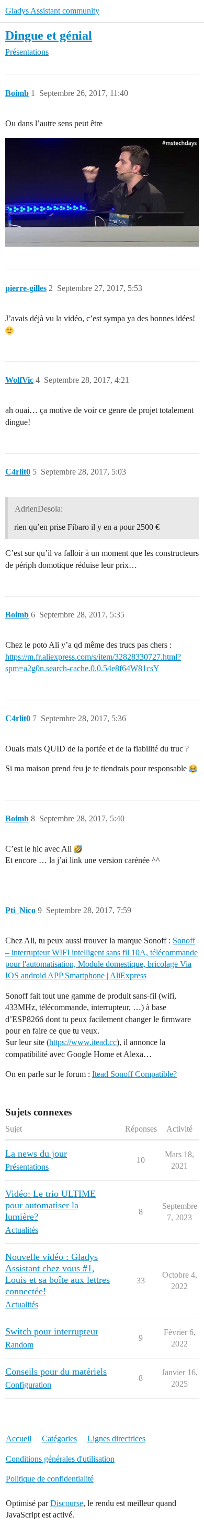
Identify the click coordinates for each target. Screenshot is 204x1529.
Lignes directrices (116, 1438)
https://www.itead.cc (83, 1042)
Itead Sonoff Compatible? (134, 1074)
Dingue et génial (48, 35)
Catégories (59, 1438)
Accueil (18, 1438)
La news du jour (36, 1153)
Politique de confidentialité (50, 1478)
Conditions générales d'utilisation (60, 1458)
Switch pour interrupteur (51, 1331)
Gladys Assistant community (52, 10)
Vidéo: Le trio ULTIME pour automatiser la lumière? (50, 1205)
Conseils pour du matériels (56, 1371)
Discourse (66, 1503)
